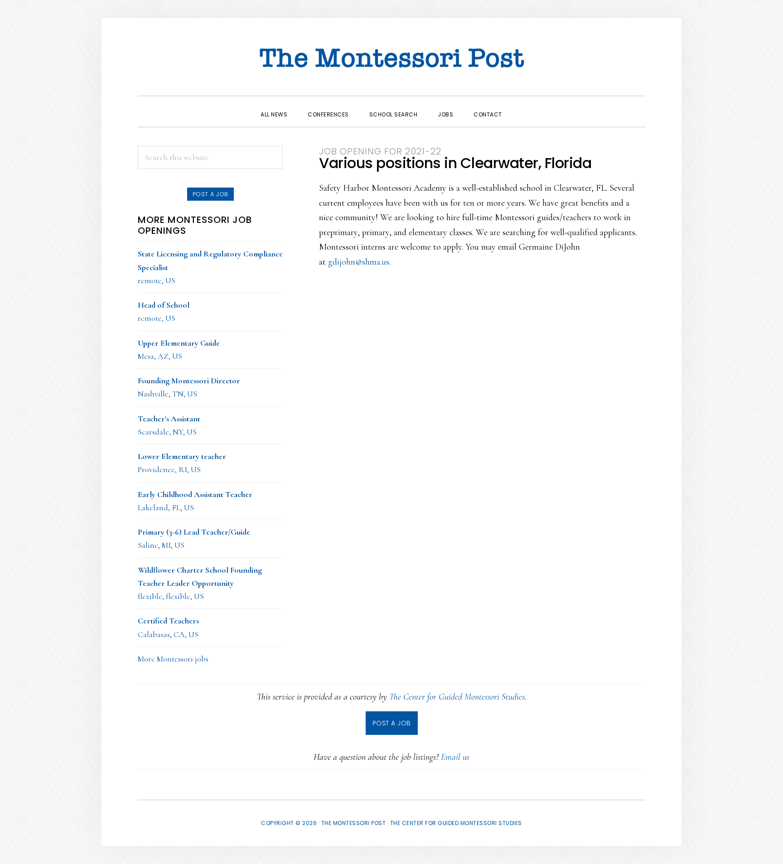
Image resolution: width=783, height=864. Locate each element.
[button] (522, 106)
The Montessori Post (391, 59)
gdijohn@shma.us (358, 261)
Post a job (210, 194)
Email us (455, 757)
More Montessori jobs (173, 659)
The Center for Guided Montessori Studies (457, 696)
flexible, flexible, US (200, 583)
